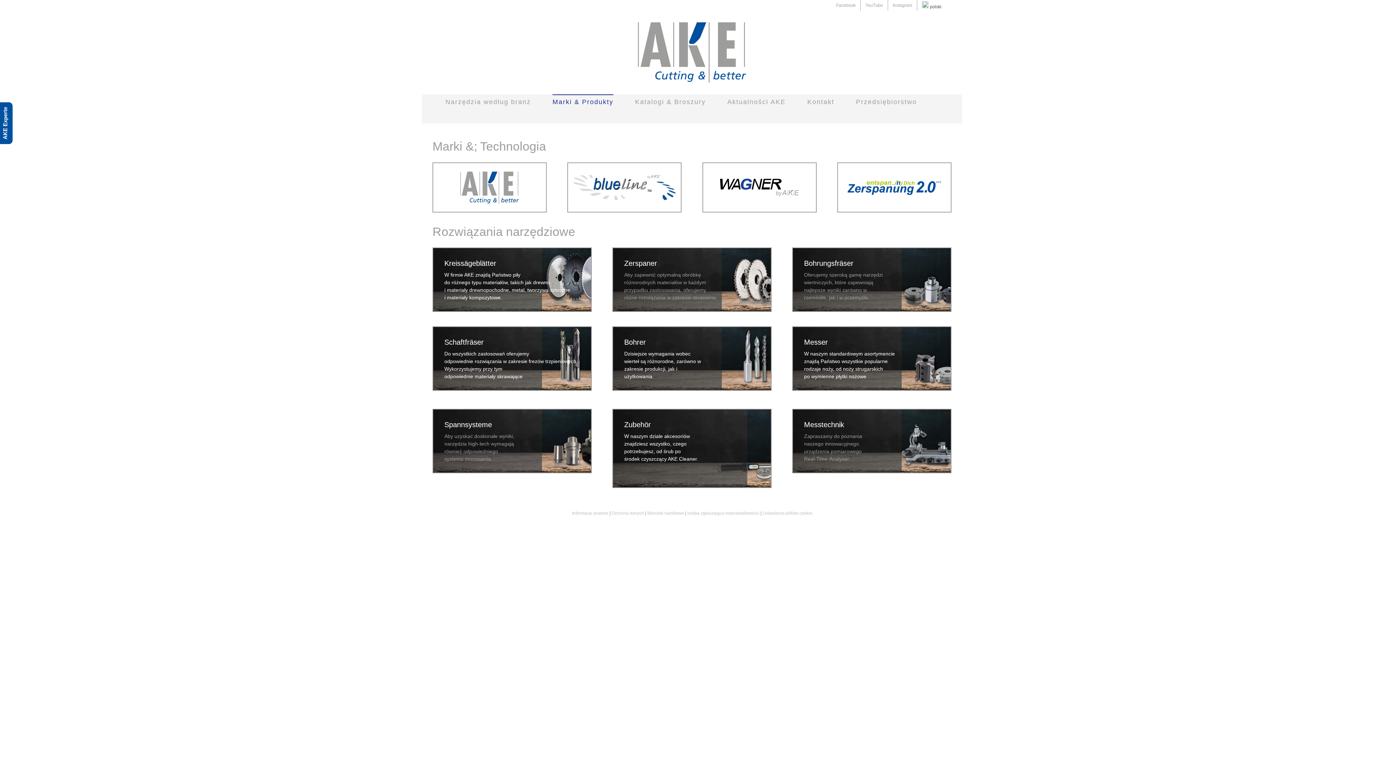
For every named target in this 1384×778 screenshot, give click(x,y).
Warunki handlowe (665, 513)
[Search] (681, 116)
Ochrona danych (628, 513)
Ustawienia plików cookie (787, 513)
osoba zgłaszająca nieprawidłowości (723, 513)
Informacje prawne (590, 513)
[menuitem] (845, 5)
